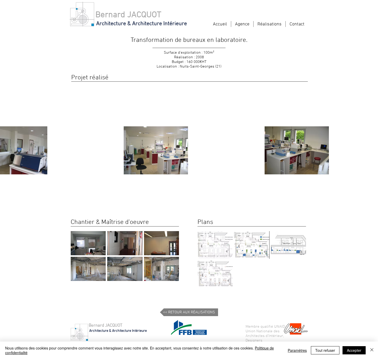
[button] (88, 243)
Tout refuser (325, 350)
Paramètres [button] (297, 350)
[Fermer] (372, 350)
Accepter (354, 350)
